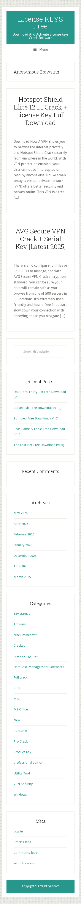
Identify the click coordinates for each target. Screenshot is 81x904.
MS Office (21, 709)
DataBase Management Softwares (39, 667)
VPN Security (23, 784)
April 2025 (21, 566)
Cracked (19, 646)
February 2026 (24, 534)
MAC (17, 699)
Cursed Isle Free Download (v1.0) (37, 408)
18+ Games (22, 614)
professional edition (28, 763)
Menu (43, 49)
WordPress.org (24, 863)
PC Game (20, 731)
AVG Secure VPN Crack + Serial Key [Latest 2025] (41, 239)
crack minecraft (25, 635)
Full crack (20, 677)
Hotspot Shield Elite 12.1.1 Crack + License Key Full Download (40, 111)
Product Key (22, 752)
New (17, 720)
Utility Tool (22, 773)
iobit (17, 688)
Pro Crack (21, 741)
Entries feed (22, 842)
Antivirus (20, 624)
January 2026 (23, 545)
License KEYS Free (40, 22)
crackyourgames (26, 656)
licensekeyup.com (48, 886)
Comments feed (25, 853)
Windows (20, 794)
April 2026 (21, 524)
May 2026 (21, 513)
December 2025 (25, 556)
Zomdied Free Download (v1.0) (36, 418)
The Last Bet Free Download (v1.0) (39, 445)
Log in (18, 831)
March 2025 (22, 577)
